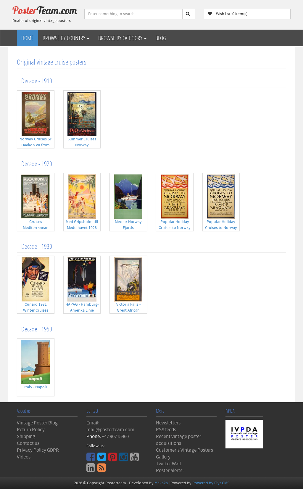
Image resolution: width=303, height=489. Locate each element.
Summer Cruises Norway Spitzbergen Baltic (82, 145)
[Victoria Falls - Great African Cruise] (128, 279)
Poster (44, 10)
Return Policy (31, 430)
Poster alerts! (170, 470)
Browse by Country (64, 38)
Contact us (28, 443)
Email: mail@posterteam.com (110, 426)
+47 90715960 (115, 436)
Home (27, 38)
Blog (160, 38)
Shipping (26, 436)
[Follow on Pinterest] (113, 459)
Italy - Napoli (35, 387)
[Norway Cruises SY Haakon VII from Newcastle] (35, 114)
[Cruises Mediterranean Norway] (35, 196)
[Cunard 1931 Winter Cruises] (35, 279)
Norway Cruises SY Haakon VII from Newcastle (36, 145)
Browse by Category (121, 38)
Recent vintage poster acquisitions (178, 440)
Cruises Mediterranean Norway (36, 227)
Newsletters (168, 423)
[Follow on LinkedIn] (91, 469)
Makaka (161, 483)
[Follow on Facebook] (91, 459)
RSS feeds (166, 430)
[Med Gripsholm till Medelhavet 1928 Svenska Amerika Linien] (82, 196)
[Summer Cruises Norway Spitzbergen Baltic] (82, 114)
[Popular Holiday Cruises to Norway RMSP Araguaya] (174, 196)
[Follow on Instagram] (124, 459)
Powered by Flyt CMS (210, 483)
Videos (23, 457)
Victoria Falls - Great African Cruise (128, 310)
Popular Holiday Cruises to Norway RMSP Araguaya (175, 227)
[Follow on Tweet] (102, 459)
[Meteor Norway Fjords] (128, 196)
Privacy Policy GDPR (38, 450)
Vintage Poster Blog (37, 423)
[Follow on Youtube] (135, 459)
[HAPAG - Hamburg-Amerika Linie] (82, 279)
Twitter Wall (168, 464)
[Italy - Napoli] (35, 362)
